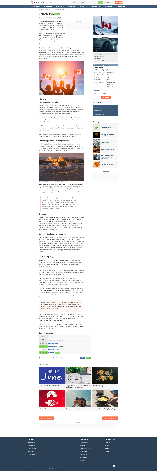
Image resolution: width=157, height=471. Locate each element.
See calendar (118, 2)
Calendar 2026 (31, 442)
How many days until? (101, 65)
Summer (109, 77)
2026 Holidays (48, 6)
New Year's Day (100, 72)
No (64, 358)
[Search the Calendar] (100, 2)
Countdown (83, 445)
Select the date (100, 90)
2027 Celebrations (57, 449)
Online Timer (83, 460)
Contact (107, 448)
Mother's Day (111, 70)
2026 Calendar (36, 6)
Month (105, 93)
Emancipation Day (53, 343)
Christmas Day (100, 70)
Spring (98, 77)
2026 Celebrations (99, 114)
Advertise (107, 451)
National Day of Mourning (55, 340)
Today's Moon (31, 454)
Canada (49, 2)
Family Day (51, 352)
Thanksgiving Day (53, 346)
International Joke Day (47, 418)
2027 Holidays (72, 6)
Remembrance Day (53, 349)
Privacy (107, 445)
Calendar (41, 9)
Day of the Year (83, 454)
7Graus (37, 466)
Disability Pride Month (109, 418)
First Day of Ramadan (110, 85)
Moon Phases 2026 (33, 451)
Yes (60, 358)
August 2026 (83, 6)
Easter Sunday (111, 82)
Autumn (98, 79)
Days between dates (85, 448)
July (53, 9)
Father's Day (110, 72)
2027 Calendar (60, 6)
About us (107, 442)
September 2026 (95, 6)
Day (95, 93)
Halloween (110, 75)
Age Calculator (83, 457)
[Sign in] (124, 2)
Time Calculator (83, 451)
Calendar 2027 (48, 9)
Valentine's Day (100, 75)
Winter (109, 79)
